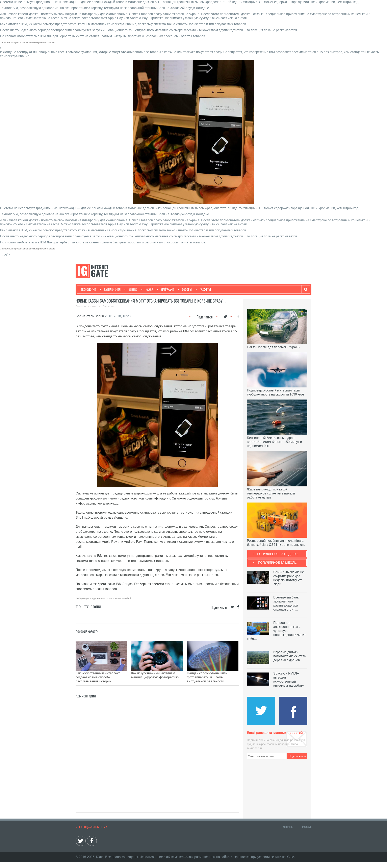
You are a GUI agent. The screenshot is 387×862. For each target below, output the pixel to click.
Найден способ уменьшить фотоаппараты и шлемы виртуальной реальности (207, 677)
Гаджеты (205, 289)
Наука (149, 289)
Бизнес (133, 289)
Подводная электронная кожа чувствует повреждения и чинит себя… (276, 631)
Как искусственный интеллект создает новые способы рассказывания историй (98, 677)
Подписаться (297, 756)
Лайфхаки (167, 289)
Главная (108, 306)
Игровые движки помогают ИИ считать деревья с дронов (289, 656)
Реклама (306, 827)
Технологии (88, 289)
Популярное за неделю (277, 554)
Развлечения (112, 289)
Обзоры (187, 289)
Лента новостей (86, 306)
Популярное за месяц (277, 562)
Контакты (288, 827)
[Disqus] (157, 749)
